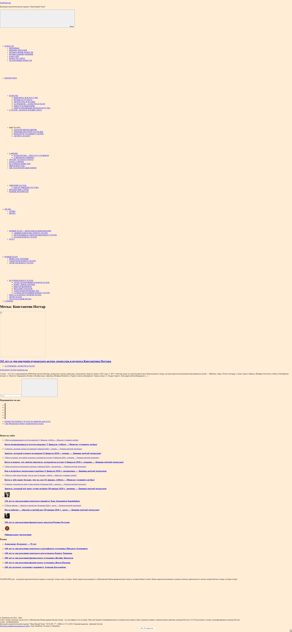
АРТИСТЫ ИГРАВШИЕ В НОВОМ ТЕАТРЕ (32, 283)
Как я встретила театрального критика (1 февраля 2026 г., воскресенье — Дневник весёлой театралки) (56, 471)
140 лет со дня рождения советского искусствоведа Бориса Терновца (38, 553)
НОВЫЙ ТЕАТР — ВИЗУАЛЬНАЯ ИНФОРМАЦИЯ (30, 231)
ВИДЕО (12, 213)
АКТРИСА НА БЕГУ (22, 136)
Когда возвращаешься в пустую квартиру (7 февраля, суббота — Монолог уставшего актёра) (51, 444)
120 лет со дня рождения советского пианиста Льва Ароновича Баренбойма (42, 501)
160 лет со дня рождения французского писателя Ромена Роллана (37, 522)
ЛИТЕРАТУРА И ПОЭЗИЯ (24, 102)
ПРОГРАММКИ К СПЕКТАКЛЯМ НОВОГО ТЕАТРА (35, 235)
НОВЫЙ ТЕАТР (11, 257)
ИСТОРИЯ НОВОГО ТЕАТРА (21, 280)
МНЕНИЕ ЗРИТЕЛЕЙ (18, 50)
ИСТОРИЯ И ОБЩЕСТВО (20, 164)
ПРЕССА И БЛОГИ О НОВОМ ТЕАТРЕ (25, 295)
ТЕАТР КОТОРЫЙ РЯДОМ (20, 299)
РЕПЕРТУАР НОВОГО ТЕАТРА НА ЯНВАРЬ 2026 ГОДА (28, 422)
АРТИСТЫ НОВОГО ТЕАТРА (21, 263)
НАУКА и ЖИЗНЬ (16, 162)
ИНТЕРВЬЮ (14, 48)
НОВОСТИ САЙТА (17, 58)
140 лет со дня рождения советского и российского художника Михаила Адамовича (46, 548)
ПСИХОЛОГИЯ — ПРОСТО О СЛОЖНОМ (31, 155)
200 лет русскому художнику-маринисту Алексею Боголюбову (35, 567)
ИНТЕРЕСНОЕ (11, 78)
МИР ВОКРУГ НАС (17, 166)
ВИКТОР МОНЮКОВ (23, 287)
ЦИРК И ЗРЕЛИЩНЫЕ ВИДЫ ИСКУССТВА (32, 108)
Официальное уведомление (18, 534)
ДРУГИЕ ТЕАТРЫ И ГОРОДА (21, 160)
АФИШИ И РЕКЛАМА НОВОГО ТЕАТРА (31, 233)
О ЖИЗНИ (13, 153)
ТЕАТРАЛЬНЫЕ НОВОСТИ (20, 60)
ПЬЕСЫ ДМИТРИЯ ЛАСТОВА (26, 187)
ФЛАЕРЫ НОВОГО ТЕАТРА (25, 237)
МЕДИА (8, 209)
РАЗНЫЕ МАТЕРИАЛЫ (19, 192)
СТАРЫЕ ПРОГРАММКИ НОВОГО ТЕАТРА (32, 293)
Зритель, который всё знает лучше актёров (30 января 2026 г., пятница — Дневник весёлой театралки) (55, 488)
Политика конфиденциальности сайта (15, 626)
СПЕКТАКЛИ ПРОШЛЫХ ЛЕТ (26, 291)
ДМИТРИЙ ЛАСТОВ (17, 185)
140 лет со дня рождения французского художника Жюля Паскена (37, 562)
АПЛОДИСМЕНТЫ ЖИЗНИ (25, 130)
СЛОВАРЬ (9, 301)
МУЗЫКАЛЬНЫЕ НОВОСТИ (21, 52)
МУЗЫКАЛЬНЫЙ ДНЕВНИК (21, 54)
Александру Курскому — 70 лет (20, 544)
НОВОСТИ (9, 46)
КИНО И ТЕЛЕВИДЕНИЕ (24, 106)
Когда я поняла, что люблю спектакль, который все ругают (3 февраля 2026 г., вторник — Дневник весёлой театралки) (64, 462)
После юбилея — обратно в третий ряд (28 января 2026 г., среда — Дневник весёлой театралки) (52, 510)
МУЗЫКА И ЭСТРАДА (23, 100)
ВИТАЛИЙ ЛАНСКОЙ (23, 289)
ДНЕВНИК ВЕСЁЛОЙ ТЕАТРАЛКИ (28, 132)
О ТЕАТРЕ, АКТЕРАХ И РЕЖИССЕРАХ (25, 110)
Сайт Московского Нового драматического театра (24, 424)
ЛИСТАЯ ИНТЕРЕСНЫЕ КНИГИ (22, 168)
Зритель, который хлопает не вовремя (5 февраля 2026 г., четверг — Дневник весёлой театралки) (53, 453)
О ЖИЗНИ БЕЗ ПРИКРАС (24, 158)
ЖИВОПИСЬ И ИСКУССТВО (26, 98)
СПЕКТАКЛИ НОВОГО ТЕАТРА (22, 261)
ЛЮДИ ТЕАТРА (15, 297)
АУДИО (12, 211)
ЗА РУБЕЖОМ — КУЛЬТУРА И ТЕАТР (29, 104)
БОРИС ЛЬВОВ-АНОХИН (24, 285)
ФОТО (11, 239)
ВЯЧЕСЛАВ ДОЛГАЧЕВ (19, 259)
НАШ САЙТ (14, 56)
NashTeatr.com (5, 3)
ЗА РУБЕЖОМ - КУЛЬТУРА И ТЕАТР (20, 366)
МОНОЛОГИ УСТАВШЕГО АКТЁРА (29, 134)
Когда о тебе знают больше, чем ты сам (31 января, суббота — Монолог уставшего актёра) (49, 480)
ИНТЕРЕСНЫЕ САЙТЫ (19, 190)
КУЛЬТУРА (13, 96)
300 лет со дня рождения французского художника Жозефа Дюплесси (39, 558)
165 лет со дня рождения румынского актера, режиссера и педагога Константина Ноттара (55, 361)
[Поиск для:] (11, 396)
